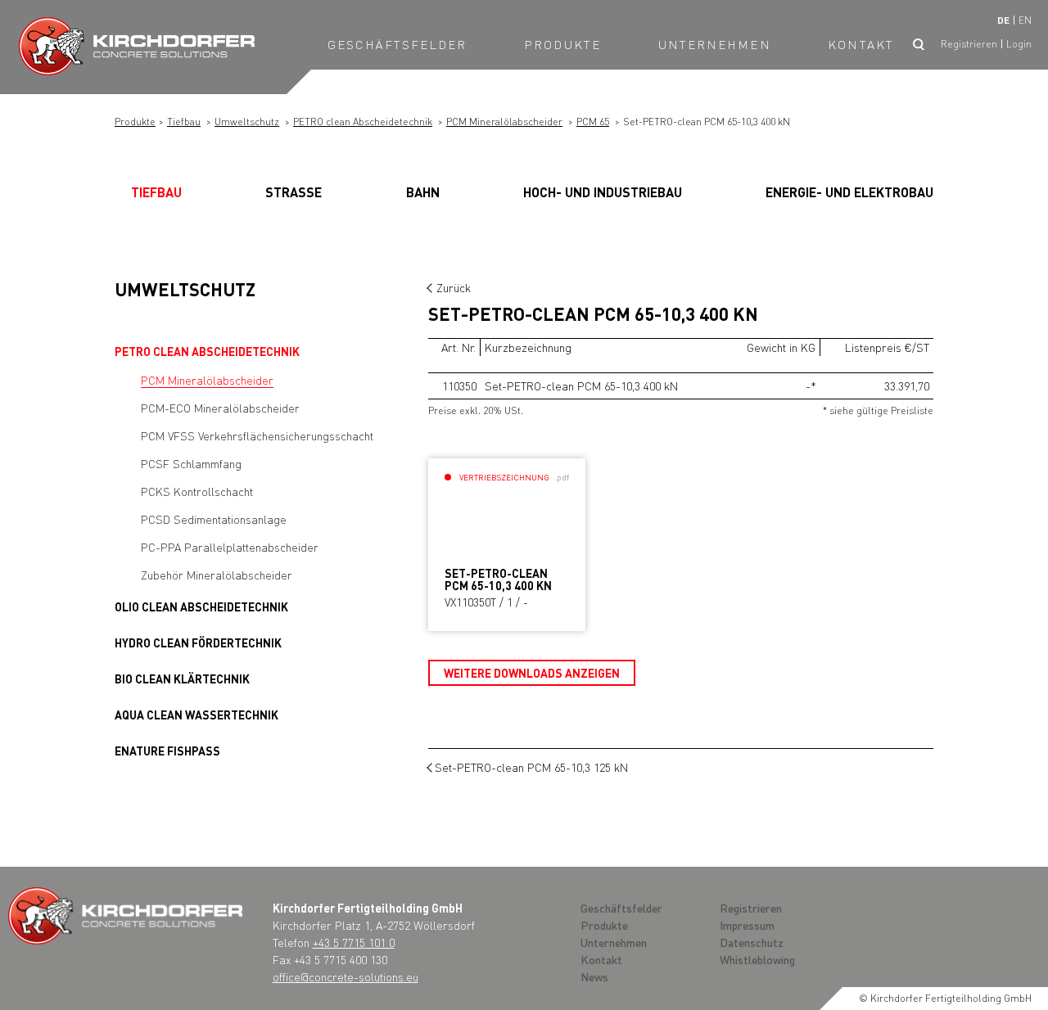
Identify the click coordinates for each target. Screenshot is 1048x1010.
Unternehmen (714, 44)
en (1025, 20)
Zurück (453, 287)
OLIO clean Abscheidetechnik (201, 606)
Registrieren (969, 44)
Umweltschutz (247, 121)
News (594, 976)
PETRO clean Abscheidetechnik (362, 121)
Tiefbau (184, 121)
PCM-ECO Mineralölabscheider (220, 407)
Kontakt (861, 44)
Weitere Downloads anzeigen (532, 672)
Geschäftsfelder (398, 44)
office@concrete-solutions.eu (345, 976)
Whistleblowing (757, 959)
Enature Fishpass (167, 750)
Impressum (747, 925)
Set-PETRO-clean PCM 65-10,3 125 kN (531, 767)
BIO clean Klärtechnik (182, 678)
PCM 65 (592, 121)
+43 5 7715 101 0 (354, 942)
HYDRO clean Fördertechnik (198, 642)
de (1003, 20)
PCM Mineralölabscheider (504, 121)
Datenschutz (752, 942)
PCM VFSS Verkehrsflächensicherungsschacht (257, 435)
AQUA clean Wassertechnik (196, 714)
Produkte (562, 44)
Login (1019, 44)
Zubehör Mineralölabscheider (216, 574)
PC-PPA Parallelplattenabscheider (229, 546)
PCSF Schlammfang (191, 463)
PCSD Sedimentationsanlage (214, 519)
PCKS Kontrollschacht (197, 491)
